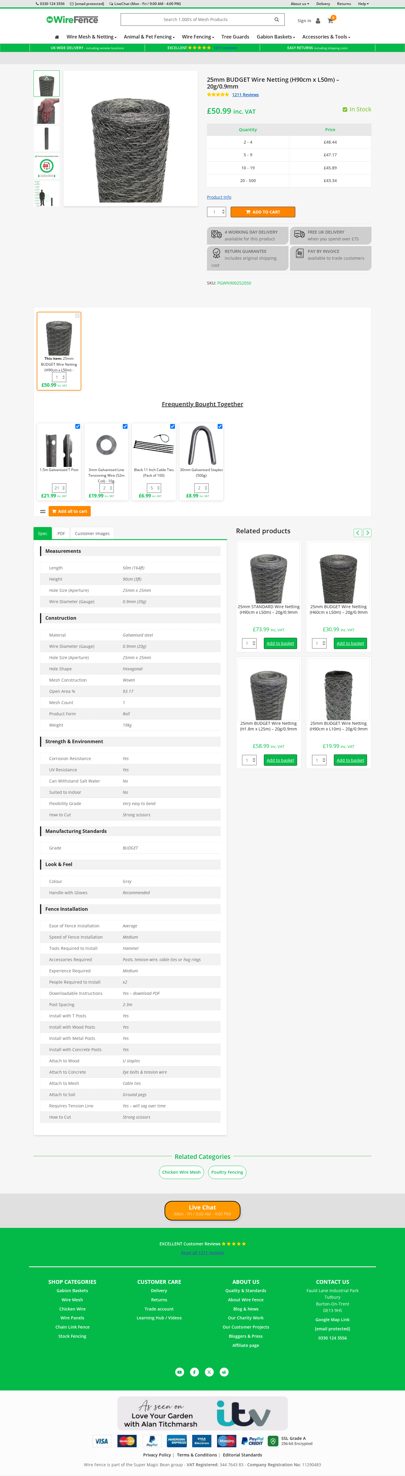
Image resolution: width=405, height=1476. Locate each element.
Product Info (219, 197)
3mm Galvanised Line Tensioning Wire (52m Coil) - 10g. (106, 475)
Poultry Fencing (227, 1172)
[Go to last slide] (46, 78)
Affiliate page (245, 1345)
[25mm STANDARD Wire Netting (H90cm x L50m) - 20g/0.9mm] (268, 572)
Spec (42, 533)
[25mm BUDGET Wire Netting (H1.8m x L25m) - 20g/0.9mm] (268, 689)
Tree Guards (235, 36)
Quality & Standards (245, 1290)
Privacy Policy (157, 1455)
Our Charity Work (246, 1318)
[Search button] (277, 19)
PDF (61, 533)
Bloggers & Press (246, 1336)
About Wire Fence (246, 1299)
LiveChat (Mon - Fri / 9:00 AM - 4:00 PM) (147, 3)
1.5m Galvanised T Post (59, 469)
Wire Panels (72, 1318)
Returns (159, 1299)
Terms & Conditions (197, 1455)
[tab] (43, 533)
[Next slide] (46, 198)
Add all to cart (72, 511)
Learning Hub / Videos (159, 1318)
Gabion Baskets (275, 36)
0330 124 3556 (52, 3)
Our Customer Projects (246, 1327)
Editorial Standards (242, 1455)
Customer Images (92, 533)
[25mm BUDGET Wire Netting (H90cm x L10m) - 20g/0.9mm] (338, 689)
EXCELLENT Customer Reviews (191, 1244)
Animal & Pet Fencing (148, 36)
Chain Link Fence (72, 1327)
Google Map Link (332, 1319)
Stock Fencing (72, 1336)
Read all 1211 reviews (202, 1252)
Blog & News (246, 1309)
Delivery (159, 1290)
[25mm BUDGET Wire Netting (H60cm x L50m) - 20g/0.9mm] (338, 572)
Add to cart (266, 212)
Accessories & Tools (325, 36)
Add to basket (280, 643)
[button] (47, 83)
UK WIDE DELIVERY (87, 47)
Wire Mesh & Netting (91, 36)
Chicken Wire (72, 1309)
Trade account (159, 1309)
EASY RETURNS (317, 47)
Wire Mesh (72, 1299)
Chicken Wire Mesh (181, 1172)
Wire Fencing (197, 36)
